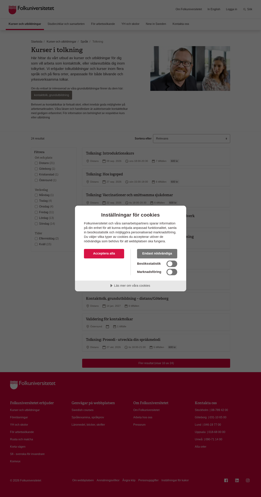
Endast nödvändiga (157, 253)
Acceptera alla (104, 253)
